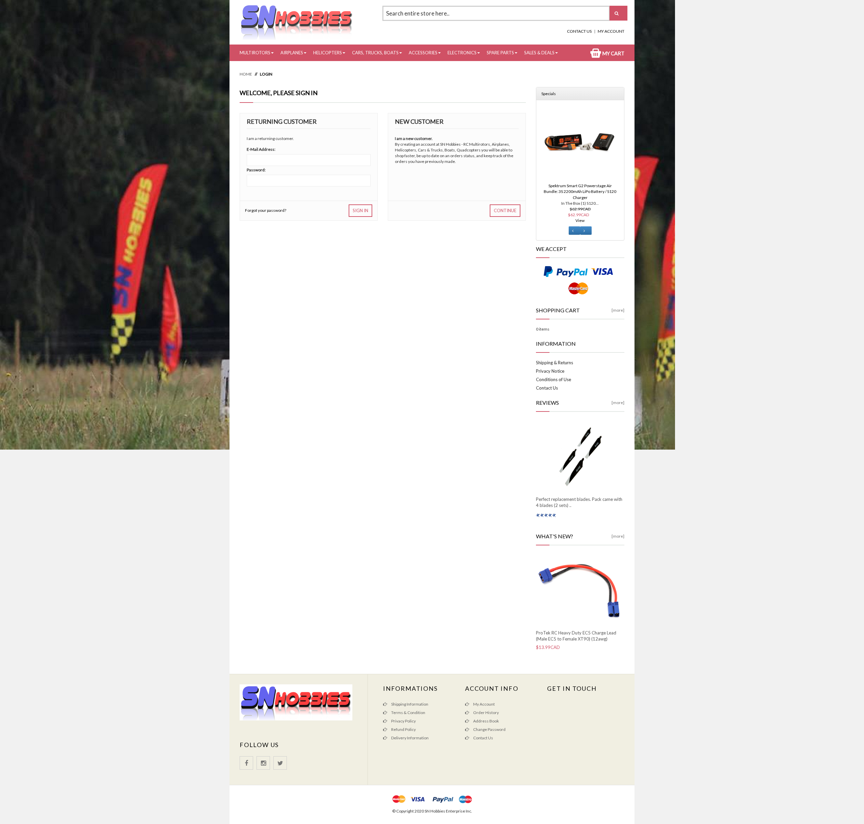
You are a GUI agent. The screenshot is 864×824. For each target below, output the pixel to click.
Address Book (486, 720)
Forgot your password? (265, 210)
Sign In (360, 210)
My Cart (612, 53)
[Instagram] (263, 763)
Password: (256, 169)
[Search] (618, 13)
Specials (548, 93)
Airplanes (291, 52)
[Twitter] (280, 763)
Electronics (462, 52)
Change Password (489, 729)
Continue (505, 210)
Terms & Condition (407, 712)
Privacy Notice (550, 371)
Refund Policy (403, 729)
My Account (611, 31)
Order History (486, 712)
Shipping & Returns (554, 362)
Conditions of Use (553, 379)
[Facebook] (246, 763)
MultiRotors (255, 52)
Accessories (423, 52)
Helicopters (327, 52)
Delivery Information (409, 737)
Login (266, 74)
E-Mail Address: (261, 149)
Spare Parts (500, 52)
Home (246, 74)
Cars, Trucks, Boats (375, 52)
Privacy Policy (403, 720)
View (580, 220)
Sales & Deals (539, 52)
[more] (618, 310)
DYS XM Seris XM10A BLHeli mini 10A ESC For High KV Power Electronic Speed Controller (580, 191)
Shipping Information (409, 704)
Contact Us (579, 31)
